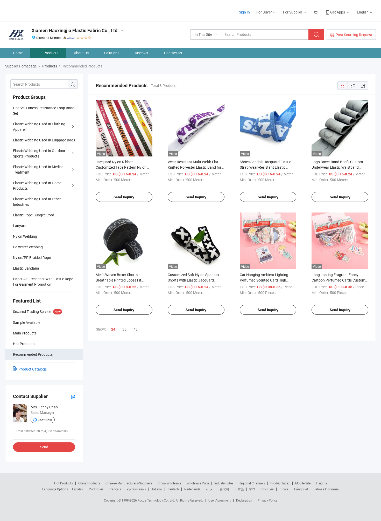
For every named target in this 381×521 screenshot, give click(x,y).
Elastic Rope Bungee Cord (33, 214)
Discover (142, 52)
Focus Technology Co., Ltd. (157, 500)
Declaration (244, 500)
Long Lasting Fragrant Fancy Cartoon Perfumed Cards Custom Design (338, 280)
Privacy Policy (267, 500)
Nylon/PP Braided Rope (32, 257)
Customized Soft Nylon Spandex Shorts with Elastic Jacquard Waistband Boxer (193, 280)
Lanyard (19, 225)
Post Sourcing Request (354, 34)
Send (44, 446)
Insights (321, 483)
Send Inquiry (124, 197)
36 (124, 329)
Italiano (156, 489)
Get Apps (337, 12)
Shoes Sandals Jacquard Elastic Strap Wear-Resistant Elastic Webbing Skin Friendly (265, 167)
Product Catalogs (32, 369)
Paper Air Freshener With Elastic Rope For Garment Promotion (43, 281)
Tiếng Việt (301, 489)
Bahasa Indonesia (326, 489)
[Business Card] (73, 396)
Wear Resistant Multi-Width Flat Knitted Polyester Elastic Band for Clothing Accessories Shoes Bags (194, 167)
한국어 (224, 489)
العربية (210, 489)
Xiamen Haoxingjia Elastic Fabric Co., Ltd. (75, 30)
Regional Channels (252, 483)
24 (113, 329)
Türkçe (283, 489)
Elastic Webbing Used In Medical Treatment (38, 169)
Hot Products (63, 483)
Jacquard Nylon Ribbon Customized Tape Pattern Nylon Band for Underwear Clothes (121, 167)
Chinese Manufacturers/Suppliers (128, 483)
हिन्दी (252, 489)
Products (51, 52)
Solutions (111, 52)
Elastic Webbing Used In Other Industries (37, 201)
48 (135, 329)
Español (77, 489)
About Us (81, 52)
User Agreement (219, 500)
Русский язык (136, 489)
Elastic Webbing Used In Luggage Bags (44, 140)
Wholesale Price (198, 483)
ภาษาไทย (267, 489)
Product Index (280, 483)
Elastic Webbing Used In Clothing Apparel (39, 126)
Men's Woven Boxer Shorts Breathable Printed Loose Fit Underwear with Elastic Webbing (121, 280)
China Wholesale (169, 483)
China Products (89, 483)
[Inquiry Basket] (316, 12)
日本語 (239, 489)
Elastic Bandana (26, 268)
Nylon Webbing (25, 236)
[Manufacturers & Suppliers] (38, 10)
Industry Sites (223, 483)
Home (18, 52)
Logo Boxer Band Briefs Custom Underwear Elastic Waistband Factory (337, 167)
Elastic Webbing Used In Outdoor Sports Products (39, 153)
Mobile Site (303, 483)
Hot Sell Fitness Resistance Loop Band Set (43, 110)
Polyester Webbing (28, 246)
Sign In (244, 12)
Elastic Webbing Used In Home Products (37, 185)
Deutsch (173, 489)
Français (115, 489)
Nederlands (192, 489)
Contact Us (173, 52)
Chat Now (45, 420)
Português (96, 489)
